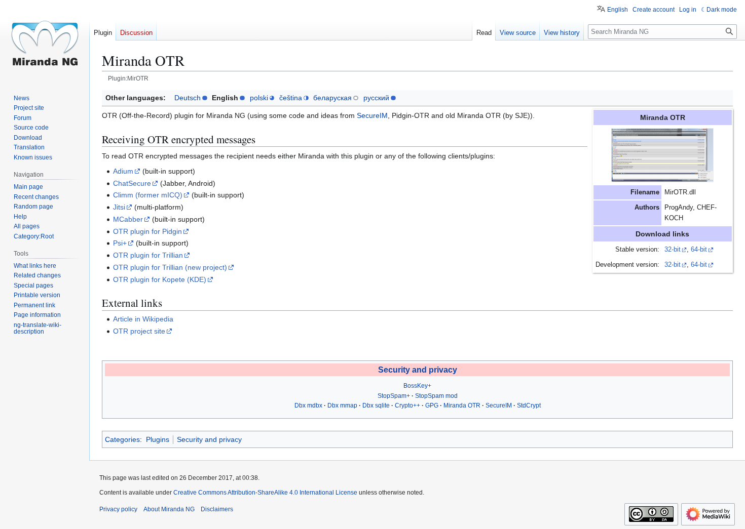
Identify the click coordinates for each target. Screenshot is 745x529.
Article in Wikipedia (143, 319)
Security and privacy (417, 369)
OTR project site (139, 331)
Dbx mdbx (308, 405)
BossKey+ (417, 385)
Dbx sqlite (376, 405)
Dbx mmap (342, 405)
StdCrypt (529, 405)
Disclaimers (217, 509)
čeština (290, 98)
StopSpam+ (394, 395)
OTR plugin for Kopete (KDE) (159, 279)
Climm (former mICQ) (147, 195)
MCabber (128, 219)
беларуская (332, 98)
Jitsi (119, 207)
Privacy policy (118, 509)
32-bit (672, 249)
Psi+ (120, 243)
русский (376, 98)
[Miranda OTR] (662, 154)
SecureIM (372, 115)
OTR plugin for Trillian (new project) (170, 267)
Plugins (157, 439)
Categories (122, 439)
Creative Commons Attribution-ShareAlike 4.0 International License (265, 492)
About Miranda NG (169, 509)
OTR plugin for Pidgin (147, 231)
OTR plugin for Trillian (148, 255)
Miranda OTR (461, 405)
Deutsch (187, 98)
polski (259, 98)
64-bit (699, 249)
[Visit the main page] (44, 40)
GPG (431, 405)
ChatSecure (132, 183)
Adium (123, 171)
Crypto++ (407, 405)
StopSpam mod (436, 395)
